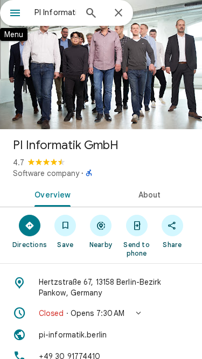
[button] (101, 313)
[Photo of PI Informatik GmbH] (101, 64)
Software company (46, 173)
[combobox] (55, 12)
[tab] (50, 194)
